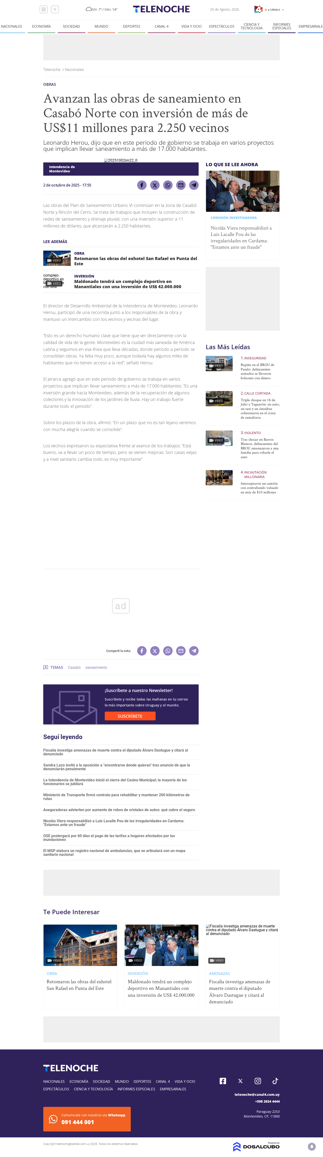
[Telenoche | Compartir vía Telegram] (194, 185)
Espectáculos (221, 26)
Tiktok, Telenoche (275, 1081)
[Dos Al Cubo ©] (256, 1150)
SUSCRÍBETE (130, 716)
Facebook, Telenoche (223, 1081)
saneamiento (96, 667)
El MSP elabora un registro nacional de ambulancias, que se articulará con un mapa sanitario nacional (114, 852)
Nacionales (11, 26)
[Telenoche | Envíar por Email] (181, 185)
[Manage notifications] (312, 1146)
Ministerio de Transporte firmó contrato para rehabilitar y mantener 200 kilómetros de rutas (116, 797)
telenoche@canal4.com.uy (257, 1094)
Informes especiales (281, 26)
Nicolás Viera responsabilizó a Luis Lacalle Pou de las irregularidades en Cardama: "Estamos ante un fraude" (113, 823)
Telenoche (52, 69)
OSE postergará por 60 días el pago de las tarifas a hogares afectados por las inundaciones (109, 838)
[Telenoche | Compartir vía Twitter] (155, 185)
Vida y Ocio (191, 26)
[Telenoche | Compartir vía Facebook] (142, 185)
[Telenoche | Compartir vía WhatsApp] (168, 185)
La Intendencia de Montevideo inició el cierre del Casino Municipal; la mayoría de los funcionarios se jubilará (115, 782)
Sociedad (71, 26)
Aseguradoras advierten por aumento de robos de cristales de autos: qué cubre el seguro (119, 810)
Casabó (74, 667)
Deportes (131, 26)
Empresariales (173, 1089)
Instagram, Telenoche (258, 1081)
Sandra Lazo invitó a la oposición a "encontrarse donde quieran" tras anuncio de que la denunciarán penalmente (116, 767)
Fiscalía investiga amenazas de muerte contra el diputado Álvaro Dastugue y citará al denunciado (115, 752)
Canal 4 (162, 26)
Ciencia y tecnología (251, 26)
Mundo (101, 26)
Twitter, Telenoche (240, 1081)
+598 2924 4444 (267, 1101)
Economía (41, 26)
